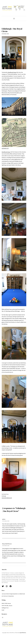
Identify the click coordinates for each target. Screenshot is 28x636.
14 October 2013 (5, 521)
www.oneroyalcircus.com (7, 497)
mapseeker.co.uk (5, 148)
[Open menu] (14, 18)
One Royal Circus (12, 72)
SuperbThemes (22, 632)
